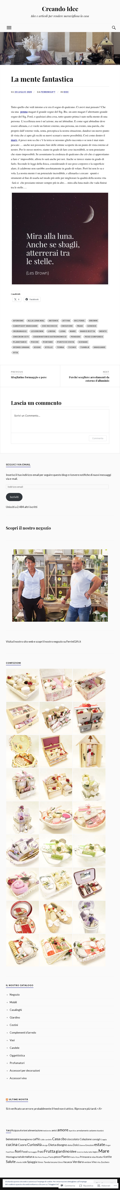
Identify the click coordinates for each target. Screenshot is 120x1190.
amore (62, 1130)
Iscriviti (14, 497)
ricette (107, 1156)
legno (95, 1152)
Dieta (52, 1145)
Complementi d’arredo (23, 1032)
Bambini (100, 1130)
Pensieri (75, 337)
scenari (83, 342)
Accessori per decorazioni (25, 1070)
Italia (86, 1152)
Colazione (86, 1139)
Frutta (49, 1151)
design (45, 1145)
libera (51, 331)
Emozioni (67, 326)
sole (24, 1162)
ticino (72, 347)
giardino (63, 1151)
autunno (93, 1130)
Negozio (15, 994)
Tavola (47, 1162)
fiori (18, 1151)
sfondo (19, 1162)
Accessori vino (18, 1078)
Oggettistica (17, 1055)
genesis (91, 326)
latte (90, 1152)
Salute (11, 1161)
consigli (96, 1139)
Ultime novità (18, 1099)
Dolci (76, 1145)
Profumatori (17, 1063)
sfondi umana (21, 347)
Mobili (13, 1002)
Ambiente (47, 1131)
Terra (60, 347)
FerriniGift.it (73, 641)
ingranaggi (20, 331)
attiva (66, 321)
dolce (70, 1145)
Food (25, 1151)
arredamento (83, 1130)
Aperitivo (72, 1131)
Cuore (22, 1145)
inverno (80, 1152)
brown (93, 321)
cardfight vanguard (25, 326)
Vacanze (67, 1161)
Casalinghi (16, 1009)
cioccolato (73, 1139)
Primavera (85, 1156)
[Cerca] (111, 28)
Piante (65, 1156)
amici (54, 1130)
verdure (87, 1162)
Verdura (78, 1162)
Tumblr (84, 347)
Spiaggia (32, 1162)
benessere (12, 1139)
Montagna (11, 1156)
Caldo (42, 1139)
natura (29, 1156)
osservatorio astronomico (49, 337)
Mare (73, 331)
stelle (49, 347)
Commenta (97, 438)
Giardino (15, 1017)
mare (14, 140)
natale (21, 1156)
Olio (35, 1157)
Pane (40, 1157)
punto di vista (65, 342)
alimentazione (35, 1130)
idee (73, 1151)
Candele (14, 1047)
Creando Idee (60, 9)
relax (93, 1157)
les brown (37, 331)
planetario (20, 342)
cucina (12, 1144)
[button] (22, 685)
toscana (53, 1162)
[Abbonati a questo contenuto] (7, 1099)
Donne (82, 1145)
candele (48, 1139)
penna (24, 112)
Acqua (15, 1130)
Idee (66, 92)
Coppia (104, 1139)
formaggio (32, 1152)
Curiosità (34, 1144)
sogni (37, 347)
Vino (94, 1162)
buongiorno (26, 1139)
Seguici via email (18, 464)
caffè (36, 1139)
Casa (56, 1139)
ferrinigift (48, 92)
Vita (15, 352)
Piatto (72, 1157)
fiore (12, 1152)
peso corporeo (94, 337)
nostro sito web (24, 641)
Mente (103, 331)
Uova (60, 1162)
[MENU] (9, 28)
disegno (61, 1145)
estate (99, 1144)
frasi (80, 326)
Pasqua (45, 1157)
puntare (48, 342)
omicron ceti (21, 337)
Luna (62, 331)
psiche (35, 342)
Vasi (12, 1040)
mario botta (87, 331)
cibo (63, 1139)
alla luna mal (36, 321)
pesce (57, 1156)
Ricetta (99, 1157)
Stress (40, 1162)
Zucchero (105, 1162)
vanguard (99, 347)
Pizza (77, 1157)
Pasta (51, 1157)
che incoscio (49, 326)
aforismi (18, 321)
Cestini (14, 1025)
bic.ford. (79, 321)
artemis (53, 321)
